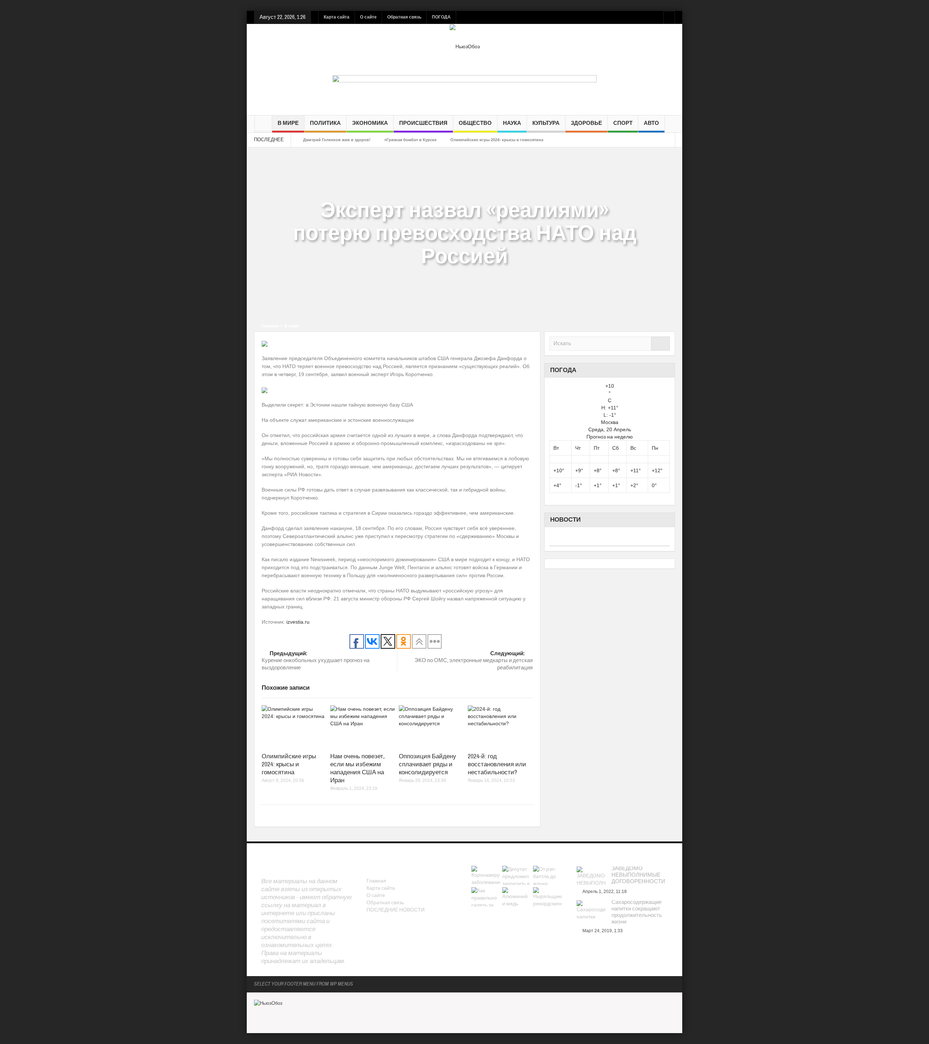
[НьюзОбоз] (465, 46)
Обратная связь (404, 17)
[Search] (660, 344)
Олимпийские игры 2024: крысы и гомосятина (496, 140)
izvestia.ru (298, 622)
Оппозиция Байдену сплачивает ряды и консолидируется (427, 764)
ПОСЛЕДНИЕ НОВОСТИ (396, 910)
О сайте (368, 17)
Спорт (623, 123)
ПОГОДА (441, 17)
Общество (475, 123)
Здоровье (586, 123)
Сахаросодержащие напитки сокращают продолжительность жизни (636, 912)
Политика (325, 123)
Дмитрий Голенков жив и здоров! (337, 140)
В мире (288, 123)
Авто (651, 123)
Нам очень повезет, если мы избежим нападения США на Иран (357, 768)
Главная (270, 326)
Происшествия (423, 123)
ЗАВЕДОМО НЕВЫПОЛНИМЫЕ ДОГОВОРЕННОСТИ (638, 875)
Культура (546, 123)
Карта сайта (336, 17)
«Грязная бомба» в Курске (410, 140)
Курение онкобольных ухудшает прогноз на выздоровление (315, 660)
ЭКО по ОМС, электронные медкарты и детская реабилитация (473, 660)
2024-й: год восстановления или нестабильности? (497, 764)
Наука (512, 123)
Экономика (370, 123)
